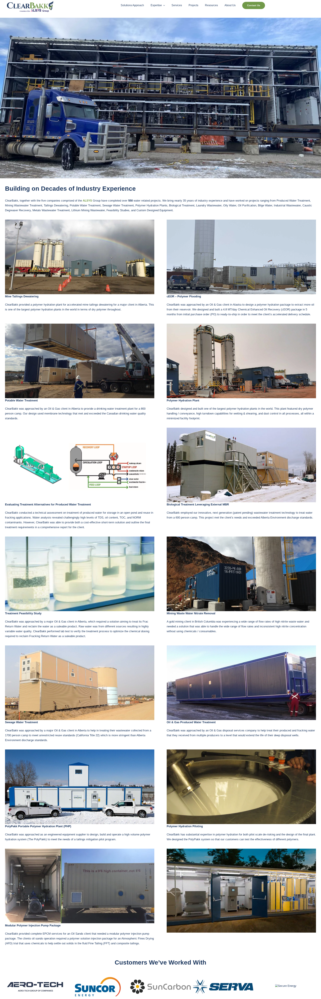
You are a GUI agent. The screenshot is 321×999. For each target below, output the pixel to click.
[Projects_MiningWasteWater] (241, 538)
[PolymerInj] (79, 850)
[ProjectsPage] (79, 325)
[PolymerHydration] (241, 325)
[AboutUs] (79, 750)
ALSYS (87, 200)
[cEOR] (241, 221)
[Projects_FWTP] (241, 646)
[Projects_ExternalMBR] (241, 429)
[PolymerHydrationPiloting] (241, 750)
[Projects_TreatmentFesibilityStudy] (79, 538)
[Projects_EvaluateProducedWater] (79, 429)
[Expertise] (79, 646)
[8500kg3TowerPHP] (79, 221)
